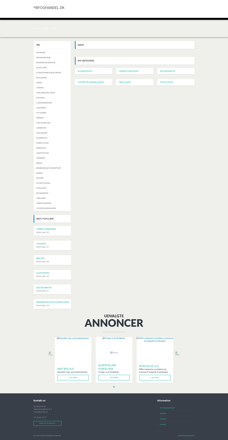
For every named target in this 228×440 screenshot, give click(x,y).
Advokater (40, 53)
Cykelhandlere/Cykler (45, 93)
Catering (40, 88)
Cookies (163, 419)
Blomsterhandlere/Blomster (48, 73)
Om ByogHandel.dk (167, 408)
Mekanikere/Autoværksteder (48, 168)
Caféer (39, 83)
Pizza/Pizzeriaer (43, 183)
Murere (39, 173)
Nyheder (163, 413)
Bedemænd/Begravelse (45, 63)
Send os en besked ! (47, 423)
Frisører (40, 118)
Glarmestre (41, 128)
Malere (39, 163)
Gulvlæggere (41, 133)
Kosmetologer (42, 143)
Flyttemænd (41, 113)
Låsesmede (40, 158)
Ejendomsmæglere (44, 103)
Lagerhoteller (42, 153)
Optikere (40, 178)
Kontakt (163, 424)
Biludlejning (41, 68)
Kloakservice (85, 71)
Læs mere (73, 378)
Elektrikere (41, 108)
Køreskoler (41, 148)
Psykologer (166, 82)
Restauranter (167, 71)
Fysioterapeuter (43, 123)
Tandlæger (125, 82)
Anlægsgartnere (43, 58)
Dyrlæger (40, 98)
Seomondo (190, 436)
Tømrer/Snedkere (128, 71)
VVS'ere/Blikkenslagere (91, 82)
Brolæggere (41, 78)
